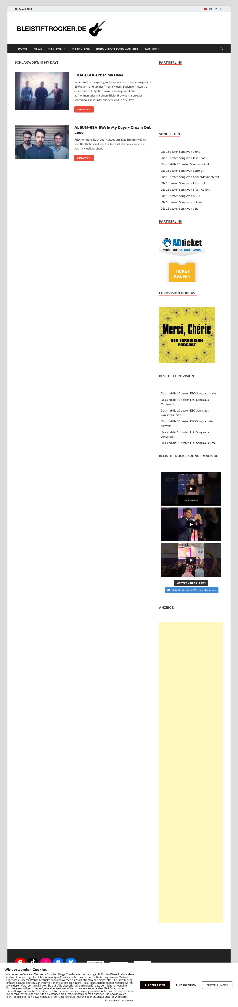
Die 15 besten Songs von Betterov (182, 170)
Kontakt (152, 48)
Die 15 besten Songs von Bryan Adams (185, 189)
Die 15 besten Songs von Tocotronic (183, 183)
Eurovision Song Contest (117, 48)
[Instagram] (210, 9)
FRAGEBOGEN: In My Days (98, 74)
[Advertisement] (191, 772)
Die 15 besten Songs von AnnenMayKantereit (190, 177)
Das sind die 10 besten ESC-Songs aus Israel (188, 442)
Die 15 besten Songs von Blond (180, 151)
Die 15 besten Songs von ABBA (180, 195)
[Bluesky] (71, 961)
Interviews (80, 48)
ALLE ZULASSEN (155, 985)
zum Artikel (82, 108)
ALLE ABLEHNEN (186, 985)
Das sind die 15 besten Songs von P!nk (185, 164)
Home (22, 48)
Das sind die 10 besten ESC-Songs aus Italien (189, 393)
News (37, 48)
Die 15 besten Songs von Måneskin (183, 202)
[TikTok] (215, 9)
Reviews (55, 48)
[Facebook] (221, 9)
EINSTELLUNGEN (217, 985)
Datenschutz (112, 1000)
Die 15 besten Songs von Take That (183, 158)
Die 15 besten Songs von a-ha (179, 208)
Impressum (127, 1000)
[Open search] (221, 48)
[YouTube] (205, 9)
